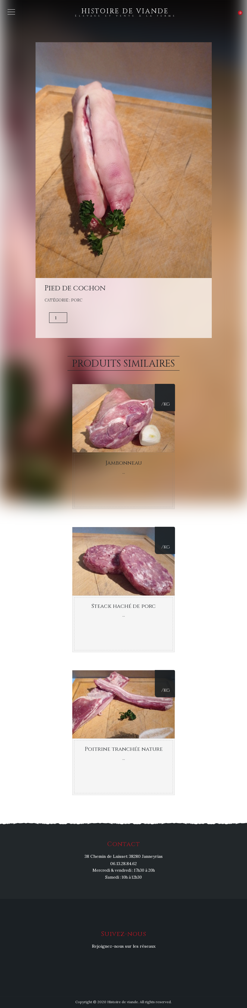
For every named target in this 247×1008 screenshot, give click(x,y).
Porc (76, 300)
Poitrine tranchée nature (124, 749)
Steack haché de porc (123, 606)
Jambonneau (123, 463)
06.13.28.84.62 (123, 863)
